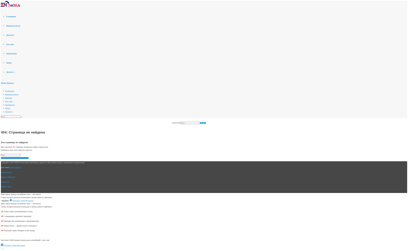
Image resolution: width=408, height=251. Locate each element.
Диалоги (8, 98)
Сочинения (9, 91)
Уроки (7, 108)
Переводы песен (11, 94)
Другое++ (9, 112)
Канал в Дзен (6, 186)
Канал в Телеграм (8, 177)
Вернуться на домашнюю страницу (15, 158)
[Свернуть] (1, 249)
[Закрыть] (3, 249)
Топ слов (8, 101)
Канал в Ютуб (6, 172)
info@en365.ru (15, 167)
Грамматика (10, 105)
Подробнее (5, 201)
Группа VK (5, 182)
